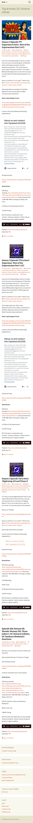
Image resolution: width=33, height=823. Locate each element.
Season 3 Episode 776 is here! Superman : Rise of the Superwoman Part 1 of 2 (15, 263)
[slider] (27, 224)
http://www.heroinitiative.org (17, 193)
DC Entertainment (23, 52)
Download (24, 229)
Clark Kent (28, 268)
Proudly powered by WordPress (10, 819)
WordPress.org (6, 812)
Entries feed (5, 806)
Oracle (10, 490)
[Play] (4, 224)
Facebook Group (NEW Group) (10, 763)
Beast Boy (9, 486)
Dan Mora (8, 52)
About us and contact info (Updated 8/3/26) (13, 775)
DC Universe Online (11, 272)
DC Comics (14, 52)
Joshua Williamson (23, 54)
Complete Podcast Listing (9, 751)
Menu (3, 2)
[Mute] (24, 224)
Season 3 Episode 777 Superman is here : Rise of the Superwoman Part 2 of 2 (16, 44)
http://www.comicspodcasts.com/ (12, 690)
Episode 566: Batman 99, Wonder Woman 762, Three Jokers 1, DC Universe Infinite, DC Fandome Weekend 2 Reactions (16, 633)
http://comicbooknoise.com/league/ (13, 692)
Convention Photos (7, 777)
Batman (4, 486)
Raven (14, 490)
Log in (3, 803)
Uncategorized (18, 50)
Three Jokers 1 (23, 644)
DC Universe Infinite (13, 644)
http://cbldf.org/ (7, 569)
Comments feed (6, 809)
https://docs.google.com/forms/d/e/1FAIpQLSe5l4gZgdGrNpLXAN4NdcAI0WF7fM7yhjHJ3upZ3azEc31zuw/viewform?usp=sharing (16, 105)
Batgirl (26, 484)
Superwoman (15, 56)
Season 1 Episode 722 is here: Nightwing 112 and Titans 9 (15, 480)
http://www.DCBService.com (18, 195)
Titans (18, 490)
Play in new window (14, 229)
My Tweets (5, 792)
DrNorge (24, 56)
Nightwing (4, 490)
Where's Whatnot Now (8, 780)
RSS (9, 232)
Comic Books (5, 270)
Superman (8, 56)
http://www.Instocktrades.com (11, 571)
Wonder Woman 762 (7, 646)
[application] (16, 224)
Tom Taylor (23, 490)
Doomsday (14, 54)
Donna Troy (25, 488)
